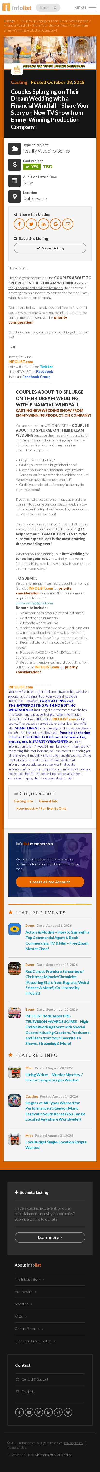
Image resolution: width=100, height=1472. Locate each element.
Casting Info (23, 801)
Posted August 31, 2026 (54, 1136)
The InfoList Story (28, 1279)
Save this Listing (33, 238)
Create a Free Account (50, 881)
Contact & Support (34, 1379)
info (22, 7)
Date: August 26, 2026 (54, 925)
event (30, 925)
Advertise (22, 1304)
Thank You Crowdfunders (33, 1341)
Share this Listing (34, 214)
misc (29, 1068)
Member (44, 1455)
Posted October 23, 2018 (57, 82)
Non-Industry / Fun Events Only (41, 808)
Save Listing (53, 248)
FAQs (19, 1316)
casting (19, 82)
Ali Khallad (64, 1455)
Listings (9, 21)
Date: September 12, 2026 (57, 965)
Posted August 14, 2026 (59, 1096)
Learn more (48, 1237)
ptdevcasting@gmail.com (34, 603)
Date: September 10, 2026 (57, 1009)
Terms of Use (16, 1447)
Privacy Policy (73, 1443)
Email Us (27, 1392)
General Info (48, 801)
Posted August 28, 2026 (54, 1068)
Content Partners (27, 1328)
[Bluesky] (68, 1412)
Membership (24, 1292)
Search (44, 8)
